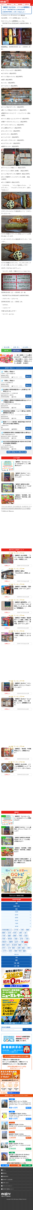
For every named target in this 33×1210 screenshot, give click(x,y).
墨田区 (3, 932)
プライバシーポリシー (7, 1185)
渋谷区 (3, 938)
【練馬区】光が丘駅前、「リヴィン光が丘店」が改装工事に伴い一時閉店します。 (22, 557)
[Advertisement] (16, 531)
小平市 (25, 945)
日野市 (28, 948)
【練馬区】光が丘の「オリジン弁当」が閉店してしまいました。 (22, 635)
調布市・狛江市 (6, 945)
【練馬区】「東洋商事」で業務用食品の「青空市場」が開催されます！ (22, 849)
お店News (27, 4)
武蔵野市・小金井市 (13, 942)
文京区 (3, 935)
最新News (9, 4)
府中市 (3, 948)
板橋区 (9, 935)
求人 (15, 4)
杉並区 (26, 935)
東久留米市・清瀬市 (16, 945)
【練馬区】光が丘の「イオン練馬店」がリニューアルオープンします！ (22, 685)
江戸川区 (16, 929)
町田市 (10, 951)
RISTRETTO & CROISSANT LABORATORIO (11, 508)
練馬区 (28, 508)
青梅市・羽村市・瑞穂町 (20, 951)
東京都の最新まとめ (7, 929)
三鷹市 (24, 942)
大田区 (27, 938)
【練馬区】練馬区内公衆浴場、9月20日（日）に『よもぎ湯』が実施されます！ (22, 839)
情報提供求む (5, 1176)
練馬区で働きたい (10, 368)
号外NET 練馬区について (8, 1189)
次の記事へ (26, 347)
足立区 (9, 932)
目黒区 (16, 938)
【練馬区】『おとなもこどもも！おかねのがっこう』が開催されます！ (22, 818)
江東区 (22, 929)
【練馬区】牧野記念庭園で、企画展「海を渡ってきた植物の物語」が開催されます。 (22, 860)
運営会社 (5, 1173)
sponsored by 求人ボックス (22, 368)
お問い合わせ (5, 1182)
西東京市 (4, 942)
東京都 (23, 15)
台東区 (20, 932)
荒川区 (14, 932)
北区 (25, 932)
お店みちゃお (5, 511)
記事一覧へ (16, 347)
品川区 (21, 938)
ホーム (4, 1170)
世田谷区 (10, 938)
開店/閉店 (20, 4)
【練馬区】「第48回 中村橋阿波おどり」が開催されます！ (22, 750)
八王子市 (4, 951)
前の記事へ (7, 347)
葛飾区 (27, 929)
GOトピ (3, 4)
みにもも (12, 511)
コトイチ (24, 508)
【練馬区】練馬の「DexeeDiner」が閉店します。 (22, 573)
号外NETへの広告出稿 (7, 1179)
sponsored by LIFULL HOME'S (21, 1095)
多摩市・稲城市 (21, 948)
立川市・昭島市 (11, 948)
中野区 (20, 935)
